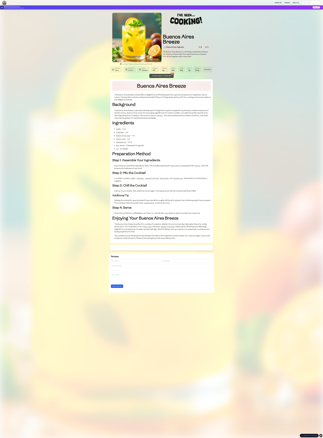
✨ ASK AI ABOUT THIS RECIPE (161, 76)
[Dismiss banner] (321, 7)
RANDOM (287, 3)
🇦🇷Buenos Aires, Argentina (174, 47)
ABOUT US (296, 3)
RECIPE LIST (278, 3)
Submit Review (117, 286)
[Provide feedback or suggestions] (320, 435)
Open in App (316, 7)
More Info (207, 69)
